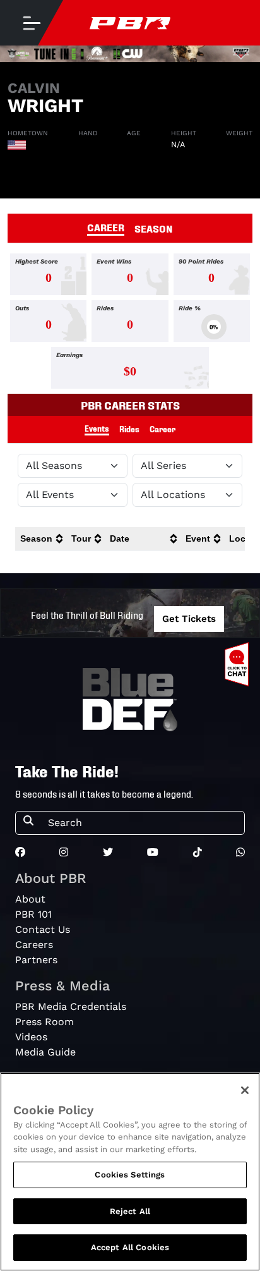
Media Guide (45, 1052)
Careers (34, 945)
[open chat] (239, 664)
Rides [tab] (129, 429)
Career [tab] (162, 429)
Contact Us (42, 929)
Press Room (44, 1022)
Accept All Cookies (130, 1247)
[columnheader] (40, 538)
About (30, 899)
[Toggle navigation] (31, 23)
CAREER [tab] (105, 227)
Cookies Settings (130, 1174)
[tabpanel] (130, 323)
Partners (36, 960)
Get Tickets (189, 618)
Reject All (130, 1211)
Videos (31, 1037)
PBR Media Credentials (70, 1006)
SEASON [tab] (153, 228)
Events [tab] (97, 428)
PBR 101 (33, 914)
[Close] (245, 1090)
